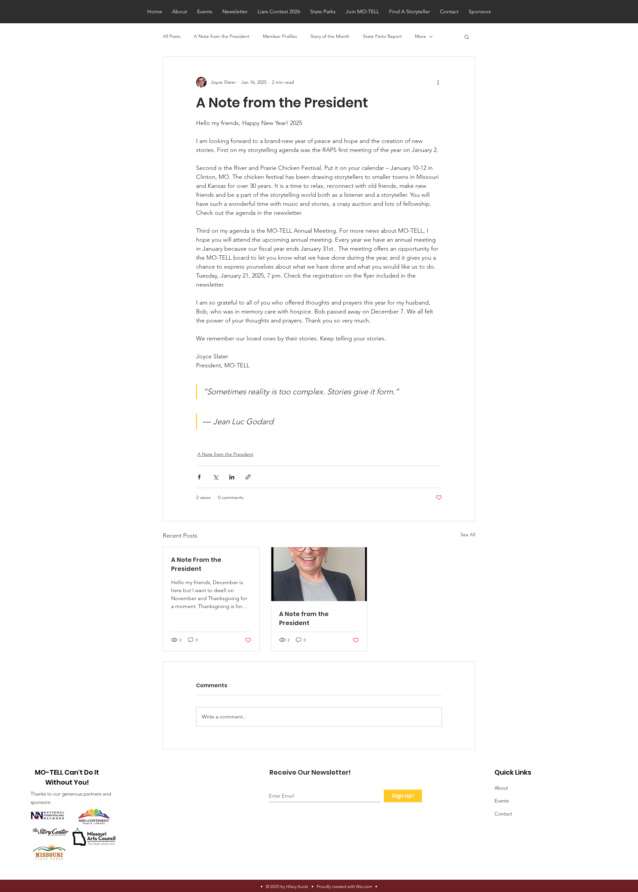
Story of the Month (330, 36)
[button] (467, 36)
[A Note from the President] (319, 574)
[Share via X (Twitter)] (215, 477)
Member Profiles (280, 36)
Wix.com (364, 886)
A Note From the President (196, 564)
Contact (503, 814)
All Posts (171, 36)
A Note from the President (222, 36)
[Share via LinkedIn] (232, 477)
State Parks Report (382, 36)
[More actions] (438, 82)
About (501, 788)
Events (501, 801)
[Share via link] (248, 477)
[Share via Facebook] (199, 477)
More (420, 36)
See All (468, 535)
